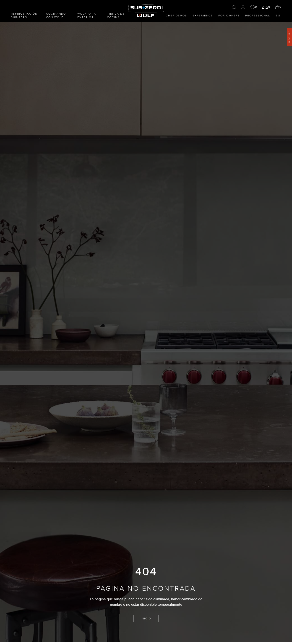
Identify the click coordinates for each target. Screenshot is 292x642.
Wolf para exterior (86, 15)
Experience (203, 15)
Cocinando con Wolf (56, 15)
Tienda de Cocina (116, 15)
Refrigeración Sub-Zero (24, 15)
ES (278, 15)
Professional (257, 15)
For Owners (229, 15)
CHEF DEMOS (176, 15)
